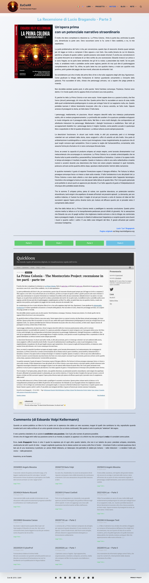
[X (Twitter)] (93, 578)
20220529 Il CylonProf (23, 548)
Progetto (100, 6)
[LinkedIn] (70, 578)
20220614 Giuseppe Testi (108, 520)
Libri (89, 6)
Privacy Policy (136, 577)
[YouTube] (88, 578)
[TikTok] (84, 578)
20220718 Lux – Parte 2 (65, 520)
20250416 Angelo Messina (108, 467)
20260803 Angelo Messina (25, 467)
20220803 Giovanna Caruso (25, 520)
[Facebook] (61, 578)
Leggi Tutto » (17, 483)
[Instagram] (65, 578)
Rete (132, 6)
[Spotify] (79, 578)
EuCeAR (25, 5)
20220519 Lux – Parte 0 (107, 548)
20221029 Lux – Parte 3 (107, 492)
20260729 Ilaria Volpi (64, 467)
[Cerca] (141, 6)
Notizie (112, 6)
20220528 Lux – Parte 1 (65, 548)
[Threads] (74, 578)
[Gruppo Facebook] (56, 578)
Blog (123, 6)
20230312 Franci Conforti (66, 492)
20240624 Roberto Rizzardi (25, 492)
